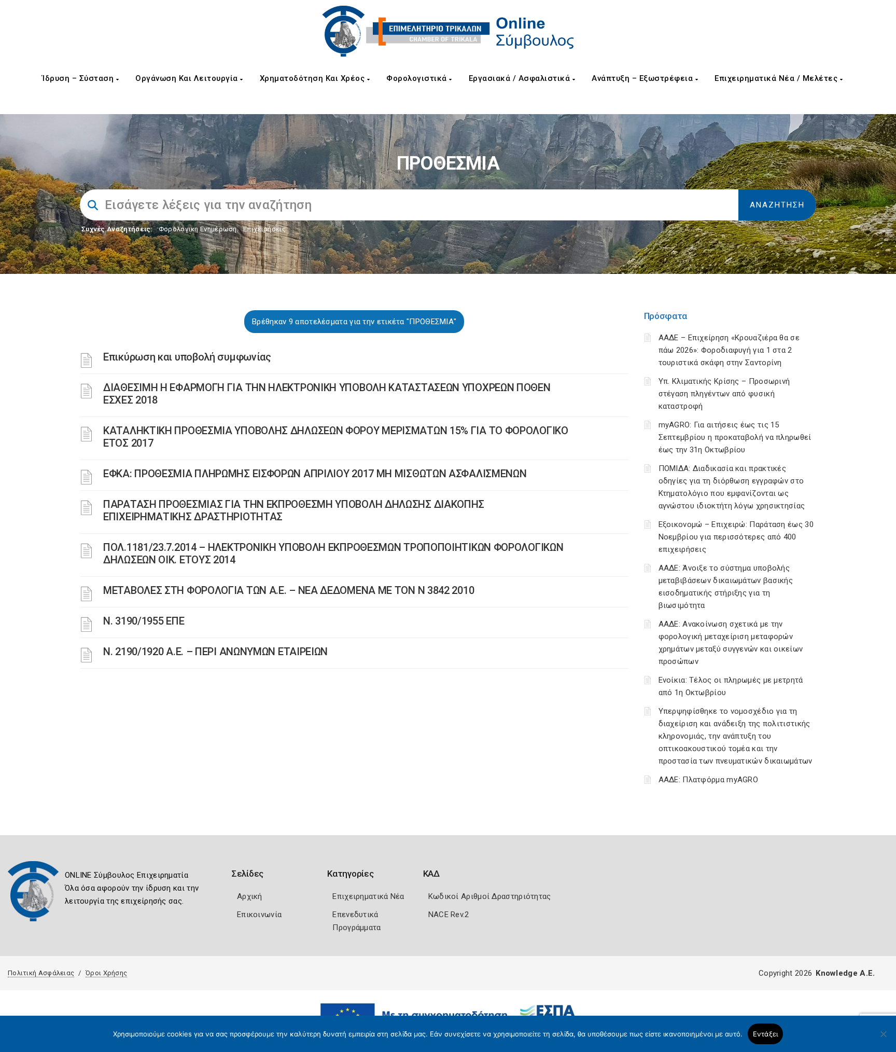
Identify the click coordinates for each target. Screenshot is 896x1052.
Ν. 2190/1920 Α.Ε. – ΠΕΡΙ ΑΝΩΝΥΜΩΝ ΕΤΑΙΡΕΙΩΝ (215, 651)
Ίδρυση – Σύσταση (79, 78)
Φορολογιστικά (417, 78)
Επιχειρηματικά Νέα (368, 896)
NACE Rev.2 (448, 914)
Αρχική (249, 896)
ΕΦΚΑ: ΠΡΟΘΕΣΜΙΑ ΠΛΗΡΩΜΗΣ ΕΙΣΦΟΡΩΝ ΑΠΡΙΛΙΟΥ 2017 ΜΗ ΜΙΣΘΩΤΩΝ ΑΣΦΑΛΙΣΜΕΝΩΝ (314, 473)
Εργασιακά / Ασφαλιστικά (520, 78)
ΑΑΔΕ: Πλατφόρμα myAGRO (709, 779)
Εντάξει (765, 1034)
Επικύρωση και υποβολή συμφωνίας (187, 357)
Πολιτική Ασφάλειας (41, 973)
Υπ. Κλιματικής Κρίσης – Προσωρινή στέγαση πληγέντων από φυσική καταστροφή (724, 394)
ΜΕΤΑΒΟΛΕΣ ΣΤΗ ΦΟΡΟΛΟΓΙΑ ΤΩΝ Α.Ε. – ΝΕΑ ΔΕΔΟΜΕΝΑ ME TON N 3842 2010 (288, 590)
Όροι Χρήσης (106, 973)
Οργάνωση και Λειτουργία (187, 78)
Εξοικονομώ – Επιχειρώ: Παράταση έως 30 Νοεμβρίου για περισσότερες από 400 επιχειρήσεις (736, 537)
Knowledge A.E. (845, 973)
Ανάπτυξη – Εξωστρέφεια (643, 78)
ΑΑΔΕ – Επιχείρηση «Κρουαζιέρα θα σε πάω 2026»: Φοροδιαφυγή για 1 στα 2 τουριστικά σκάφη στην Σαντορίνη (729, 350)
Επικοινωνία (259, 914)
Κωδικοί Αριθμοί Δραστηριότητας (489, 896)
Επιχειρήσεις (264, 229)
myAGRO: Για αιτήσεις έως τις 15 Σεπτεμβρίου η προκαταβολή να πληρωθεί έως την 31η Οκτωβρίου (735, 437)
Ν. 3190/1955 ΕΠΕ (143, 621)
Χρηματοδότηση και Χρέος (313, 78)
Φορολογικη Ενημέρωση (198, 229)
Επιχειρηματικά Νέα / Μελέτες (777, 78)
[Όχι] (883, 1039)
